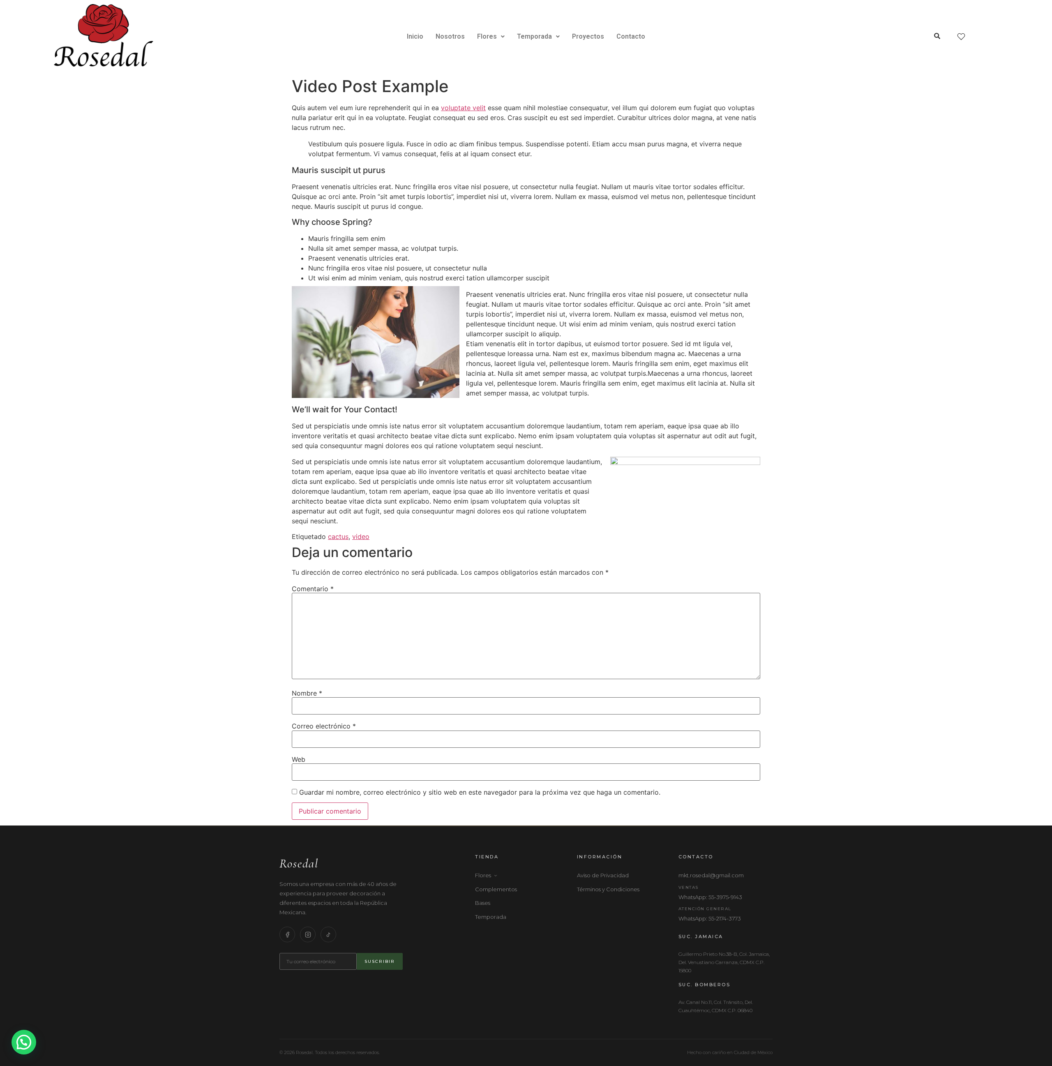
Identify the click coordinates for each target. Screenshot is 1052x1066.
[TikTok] (328, 934)
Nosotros (450, 36)
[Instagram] (308, 934)
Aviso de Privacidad (603, 875)
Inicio (415, 36)
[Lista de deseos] (961, 36)
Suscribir (380, 961)
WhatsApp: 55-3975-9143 (710, 897)
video (360, 536)
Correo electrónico (324, 726)
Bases (482, 903)
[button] (491, 36)
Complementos (496, 889)
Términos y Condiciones (608, 889)
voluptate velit (463, 108)
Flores (487, 36)
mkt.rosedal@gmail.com (711, 875)
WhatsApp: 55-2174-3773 (709, 918)
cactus (338, 536)
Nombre (307, 693)
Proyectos (588, 36)
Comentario (313, 588)
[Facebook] (287, 934)
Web (298, 759)
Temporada (534, 36)
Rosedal (298, 863)
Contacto (630, 36)
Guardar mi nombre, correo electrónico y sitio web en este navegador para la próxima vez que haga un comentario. (479, 792)
